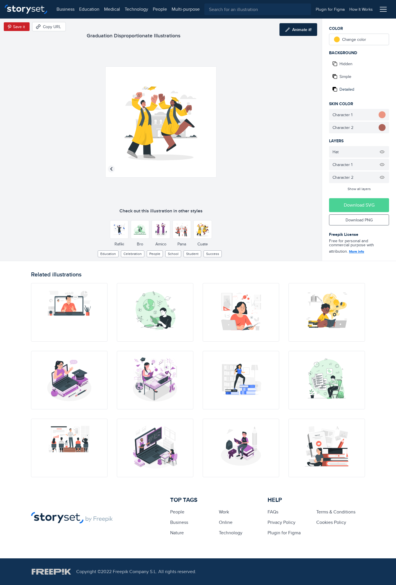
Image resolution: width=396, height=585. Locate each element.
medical (112, 9)
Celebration (132, 253)
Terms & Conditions (335, 512)
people (160, 9)
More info (356, 251)
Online (225, 522)
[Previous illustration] (111, 168)
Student (192, 253)
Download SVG (359, 205)
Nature (177, 532)
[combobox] (257, 9)
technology (136, 9)
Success (212, 253)
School (173, 253)
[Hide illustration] (382, 151)
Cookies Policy (331, 522)
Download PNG (359, 220)
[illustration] (69, 312)
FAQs (273, 512)
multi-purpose (186, 9)
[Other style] (119, 229)
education (89, 9)
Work (224, 512)
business (66, 9)
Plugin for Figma (284, 532)
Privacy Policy (281, 522)
